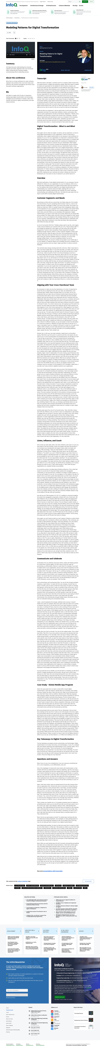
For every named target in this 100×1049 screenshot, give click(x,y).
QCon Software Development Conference (32, 887)
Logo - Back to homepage (11, 5)
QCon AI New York (35, 1030)
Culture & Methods (64, 5)
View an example (11, 969)
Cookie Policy (84, 1045)
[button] (17, 994)
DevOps (75, 5)
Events (81, 5)
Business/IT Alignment (69, 885)
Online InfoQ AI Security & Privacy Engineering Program (38, 1011)
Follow (91, 87)
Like (10, 32)
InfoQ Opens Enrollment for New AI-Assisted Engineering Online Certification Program (68, 950)
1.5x (32, 38)
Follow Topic (88, 881)
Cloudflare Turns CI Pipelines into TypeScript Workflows (66, 903)
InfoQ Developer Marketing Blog (13, 1029)
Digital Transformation (32, 885)
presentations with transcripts (53, 871)
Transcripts (47, 887)
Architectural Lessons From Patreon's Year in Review (36, 912)
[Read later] (14, 32)
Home (7, 1007)
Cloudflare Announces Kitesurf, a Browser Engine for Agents (67, 906)
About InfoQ (8, 1023)
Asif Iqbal (85, 87)
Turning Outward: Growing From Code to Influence (49, 944)
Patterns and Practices (82, 885)
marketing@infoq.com (40, 1045)
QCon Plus (58, 885)
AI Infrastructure (51, 5)
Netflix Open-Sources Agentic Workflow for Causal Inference (65, 900)
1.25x (30, 38)
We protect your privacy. (10, 997)
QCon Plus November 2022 (47, 885)
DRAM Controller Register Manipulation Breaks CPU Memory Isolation (13, 937)
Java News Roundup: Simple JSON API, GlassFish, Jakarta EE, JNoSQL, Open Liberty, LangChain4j (66, 909)
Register (85, 1)
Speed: (25, 38)
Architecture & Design (36, 5)
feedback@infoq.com (10, 1045)
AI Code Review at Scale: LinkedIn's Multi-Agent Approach (67, 944)
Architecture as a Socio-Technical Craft (31, 943)
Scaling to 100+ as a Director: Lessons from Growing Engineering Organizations (36, 916)
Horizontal (17, 38)
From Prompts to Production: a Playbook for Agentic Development (36, 908)
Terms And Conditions (76, 1045)
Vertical (15, 38)
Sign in (91, 1)
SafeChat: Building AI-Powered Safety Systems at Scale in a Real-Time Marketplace (68, 938)
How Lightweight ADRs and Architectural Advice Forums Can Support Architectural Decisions (37, 900)
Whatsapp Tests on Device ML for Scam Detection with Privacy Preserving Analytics (32, 947)
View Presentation (10, 38)
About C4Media (9, 1025)
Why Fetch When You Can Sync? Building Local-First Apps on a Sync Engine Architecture (85, 949)
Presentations (17, 17)
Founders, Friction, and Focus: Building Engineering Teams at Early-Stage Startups (50, 949)
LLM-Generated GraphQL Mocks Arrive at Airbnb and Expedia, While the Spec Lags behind (14, 950)
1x (28, 38)
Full (19, 38)
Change (69, 887)
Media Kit (8, 1027)
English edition (42, 1)
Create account (9, 1010)
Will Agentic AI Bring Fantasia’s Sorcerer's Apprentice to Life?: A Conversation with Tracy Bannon (66, 916)
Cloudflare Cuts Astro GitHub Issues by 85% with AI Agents (32, 937)
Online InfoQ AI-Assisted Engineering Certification (39, 1023)
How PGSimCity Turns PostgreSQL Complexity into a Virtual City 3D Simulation (13, 944)
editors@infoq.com (29, 1045)
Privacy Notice (69, 1045)
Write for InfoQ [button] (50, 1)
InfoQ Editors (9, 1021)
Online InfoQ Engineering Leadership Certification (39, 1019)
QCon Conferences (10, 1014)
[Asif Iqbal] (82, 88)
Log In (7, 1012)
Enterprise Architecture (59, 887)
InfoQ (85, 887)
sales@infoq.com (19, 1045)
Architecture (77, 887)
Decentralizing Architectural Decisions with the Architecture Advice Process (37, 904)
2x (34, 38)
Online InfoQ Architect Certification (39, 1015)
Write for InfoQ (9, 1018)
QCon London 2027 (35, 1033)
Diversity (8, 1032)
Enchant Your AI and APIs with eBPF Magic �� (85, 944)
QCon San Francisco (35, 1027)
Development (24, 5)
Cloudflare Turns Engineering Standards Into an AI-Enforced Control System (86, 938)
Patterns (17, 887)
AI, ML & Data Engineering (65, 931)
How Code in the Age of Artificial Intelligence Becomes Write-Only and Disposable (49, 938)
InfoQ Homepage (9, 17)
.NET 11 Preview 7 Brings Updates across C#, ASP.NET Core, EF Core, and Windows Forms (66, 912)
